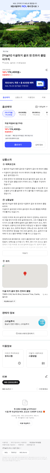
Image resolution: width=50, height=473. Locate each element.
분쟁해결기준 (31, 445)
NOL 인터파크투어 (11, 382)
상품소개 (18, 97)
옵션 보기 (18, 144)
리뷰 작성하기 (25, 423)
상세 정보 (39, 145)
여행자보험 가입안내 (8, 445)
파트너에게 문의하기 (26, 333)
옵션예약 (6, 97)
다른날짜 (41, 106)
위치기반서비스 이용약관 (19, 442)
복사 (46, 294)
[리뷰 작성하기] (46, 376)
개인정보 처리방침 (35, 442)
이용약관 (5, 442)
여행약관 (21, 445)
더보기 (25, 253)
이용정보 (31, 97)
